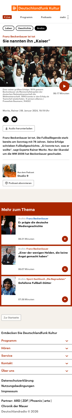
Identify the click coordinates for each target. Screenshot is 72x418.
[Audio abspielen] (64, 86)
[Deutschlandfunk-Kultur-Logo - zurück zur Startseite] (36, 8)
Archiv (41, 28)
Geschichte (24, 28)
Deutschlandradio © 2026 (19, 411)
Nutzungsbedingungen (17, 386)
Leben (8, 28)
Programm (26, 17)
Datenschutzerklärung (17, 380)
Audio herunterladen (20, 128)
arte (48, 400)
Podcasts (46, 17)
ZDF (26, 400)
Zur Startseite (11, 317)
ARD (18, 400)
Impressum (9, 391)
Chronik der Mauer (14, 406)
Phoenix (37, 400)
